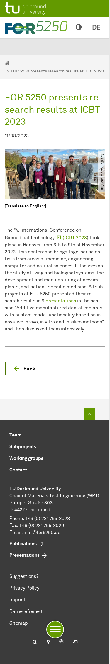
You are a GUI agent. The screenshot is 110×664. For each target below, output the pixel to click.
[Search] (35, 642)
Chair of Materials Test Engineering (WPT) (54, 495)
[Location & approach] (48, 642)
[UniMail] (75, 642)
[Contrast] (78, 27)
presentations (61, 301)
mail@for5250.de (41, 532)
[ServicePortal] (61, 642)
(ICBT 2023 (75, 237)
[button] (25, 368)
